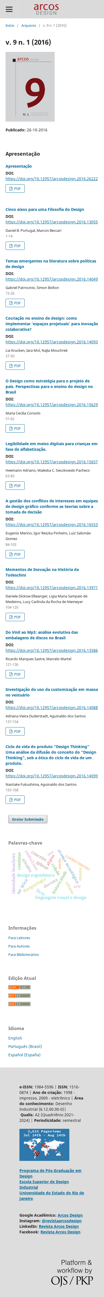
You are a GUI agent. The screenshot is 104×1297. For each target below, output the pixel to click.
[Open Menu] (9, 9)
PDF (17, 188)
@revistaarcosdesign (62, 1220)
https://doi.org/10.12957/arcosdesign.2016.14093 (52, 341)
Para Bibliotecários (23, 954)
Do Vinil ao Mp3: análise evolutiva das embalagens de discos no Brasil (42, 635)
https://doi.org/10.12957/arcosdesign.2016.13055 (52, 222)
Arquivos (28, 25)
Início (10, 25)
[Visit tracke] (44, 1159)
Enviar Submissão (28, 819)
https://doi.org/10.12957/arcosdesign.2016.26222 (52, 178)
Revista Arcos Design (59, 1226)
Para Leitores (19, 937)
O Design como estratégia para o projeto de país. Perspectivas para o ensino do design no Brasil (49, 386)
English (15, 1038)
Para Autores (19, 946)
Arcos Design (70, 1215)
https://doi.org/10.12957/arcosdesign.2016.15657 (52, 461)
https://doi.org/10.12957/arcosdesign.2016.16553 (52, 524)
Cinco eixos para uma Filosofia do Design (45, 209)
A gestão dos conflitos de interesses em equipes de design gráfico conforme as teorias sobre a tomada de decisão (52, 506)
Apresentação (19, 166)
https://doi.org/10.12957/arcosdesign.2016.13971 (52, 587)
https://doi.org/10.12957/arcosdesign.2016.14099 (52, 775)
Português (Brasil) (25, 1046)
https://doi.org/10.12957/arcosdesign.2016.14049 (52, 279)
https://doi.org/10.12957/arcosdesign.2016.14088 (52, 707)
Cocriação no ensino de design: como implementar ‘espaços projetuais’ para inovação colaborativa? (52, 323)
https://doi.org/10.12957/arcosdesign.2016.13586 (52, 650)
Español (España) (24, 1054)
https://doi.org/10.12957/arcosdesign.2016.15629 (52, 404)
